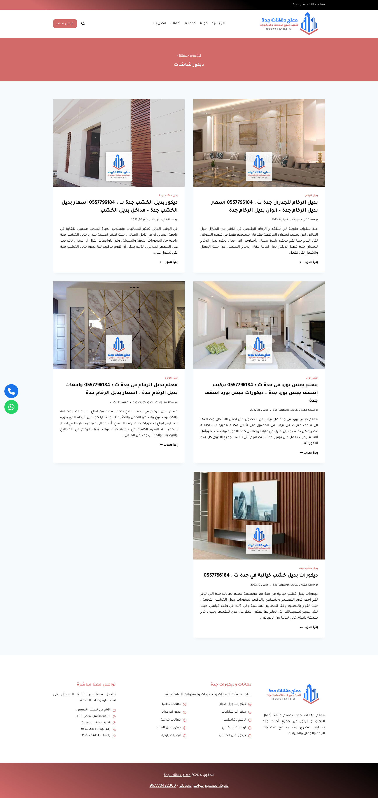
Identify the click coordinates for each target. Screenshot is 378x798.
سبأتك (185, 786)
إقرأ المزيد (309, 262)
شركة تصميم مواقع (211, 786)
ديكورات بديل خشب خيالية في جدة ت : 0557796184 (261, 576)
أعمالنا (175, 23)
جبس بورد (312, 378)
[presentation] (259, 143)
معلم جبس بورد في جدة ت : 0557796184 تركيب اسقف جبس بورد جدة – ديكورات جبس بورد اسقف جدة (261, 393)
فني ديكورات (299, 219)
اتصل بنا (159, 23)
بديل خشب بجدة (168, 195)
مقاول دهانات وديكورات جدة (290, 410)
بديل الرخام (311, 195)
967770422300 (163, 786)
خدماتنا (190, 23)
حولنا (203, 23)
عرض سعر (65, 24)
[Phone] (11, 391)
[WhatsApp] (11, 407)
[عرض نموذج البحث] (83, 24)
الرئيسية (218, 23)
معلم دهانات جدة (177, 775)
